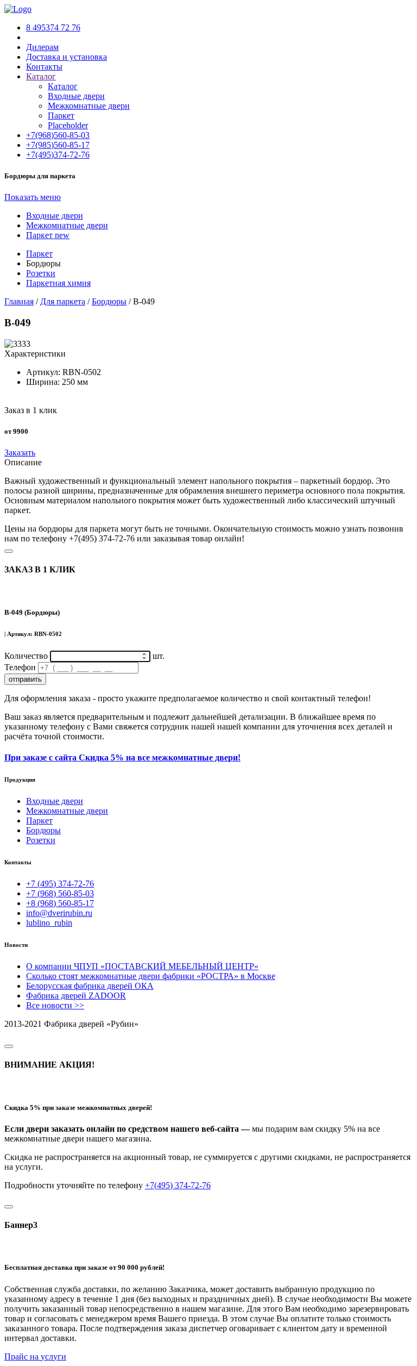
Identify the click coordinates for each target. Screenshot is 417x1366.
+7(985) (58, 144)
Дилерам (42, 47)
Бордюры (43, 830)
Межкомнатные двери (89, 105)
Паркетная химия (58, 283)
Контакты (44, 66)
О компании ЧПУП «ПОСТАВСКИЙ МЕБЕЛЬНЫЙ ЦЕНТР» (142, 966)
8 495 (53, 27)
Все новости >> (55, 1005)
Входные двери (76, 96)
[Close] (8, 551)
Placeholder (68, 125)
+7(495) (58, 154)
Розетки (40, 273)
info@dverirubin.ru (59, 913)
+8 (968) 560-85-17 (60, 903)
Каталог (63, 86)
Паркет (61, 115)
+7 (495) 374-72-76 (60, 883)
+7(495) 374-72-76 (178, 1185)
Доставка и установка (66, 56)
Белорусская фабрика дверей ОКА (90, 985)
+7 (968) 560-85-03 (60, 893)
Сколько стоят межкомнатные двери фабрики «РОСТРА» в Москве (150, 976)
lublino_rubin (49, 922)
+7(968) (58, 135)
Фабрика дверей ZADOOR (76, 995)
